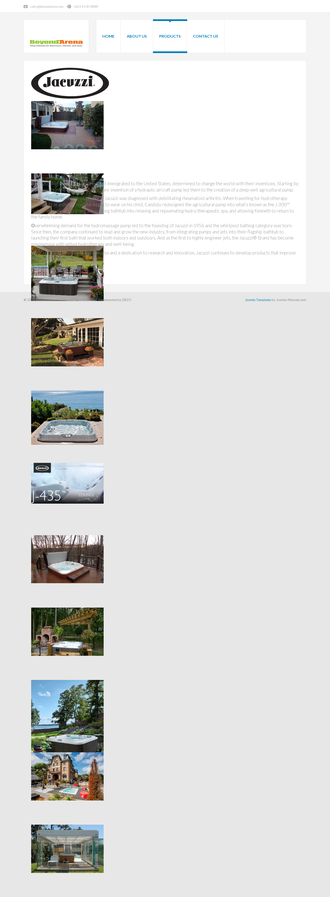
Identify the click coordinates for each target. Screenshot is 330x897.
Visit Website (39, 267)
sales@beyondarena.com (47, 6)
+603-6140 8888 (85, 6)
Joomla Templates (258, 300)
